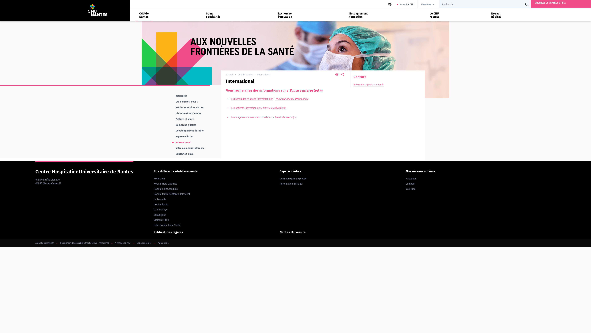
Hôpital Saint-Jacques (166, 189)
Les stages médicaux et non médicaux (252, 117)
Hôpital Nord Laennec (165, 183)
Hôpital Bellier (161, 204)
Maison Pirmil (161, 220)
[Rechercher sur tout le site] (527, 4)
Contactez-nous (184, 153)
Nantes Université (293, 232)
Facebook (411, 178)
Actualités (181, 96)
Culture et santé (185, 119)
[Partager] (342, 74)
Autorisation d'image (291, 183)
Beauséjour (160, 214)
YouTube (410, 189)
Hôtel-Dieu (159, 178)
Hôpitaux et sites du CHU (190, 107)
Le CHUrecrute (434, 15)
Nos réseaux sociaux (420, 171)
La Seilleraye (160, 209)
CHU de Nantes (245, 74)
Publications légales (168, 232)
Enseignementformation (358, 15)
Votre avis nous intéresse (190, 148)
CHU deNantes (144, 15)
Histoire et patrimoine (188, 113)
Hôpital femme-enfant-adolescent (172, 194)
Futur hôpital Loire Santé (167, 225)
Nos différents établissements (176, 171)
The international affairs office (291, 99)
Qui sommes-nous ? (187, 101)
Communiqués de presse (293, 178)
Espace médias (184, 136)
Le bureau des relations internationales (252, 99)
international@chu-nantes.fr (369, 84)
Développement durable (190, 130)
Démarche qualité (186, 124)
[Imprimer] (337, 74)
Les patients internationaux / (258, 108)
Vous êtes (426, 4)
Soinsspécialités (213, 15)
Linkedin (410, 183)
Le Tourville (160, 199)
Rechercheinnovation (285, 15)
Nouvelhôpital (496, 15)
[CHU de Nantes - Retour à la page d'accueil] (98, 10)
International (263, 74)
